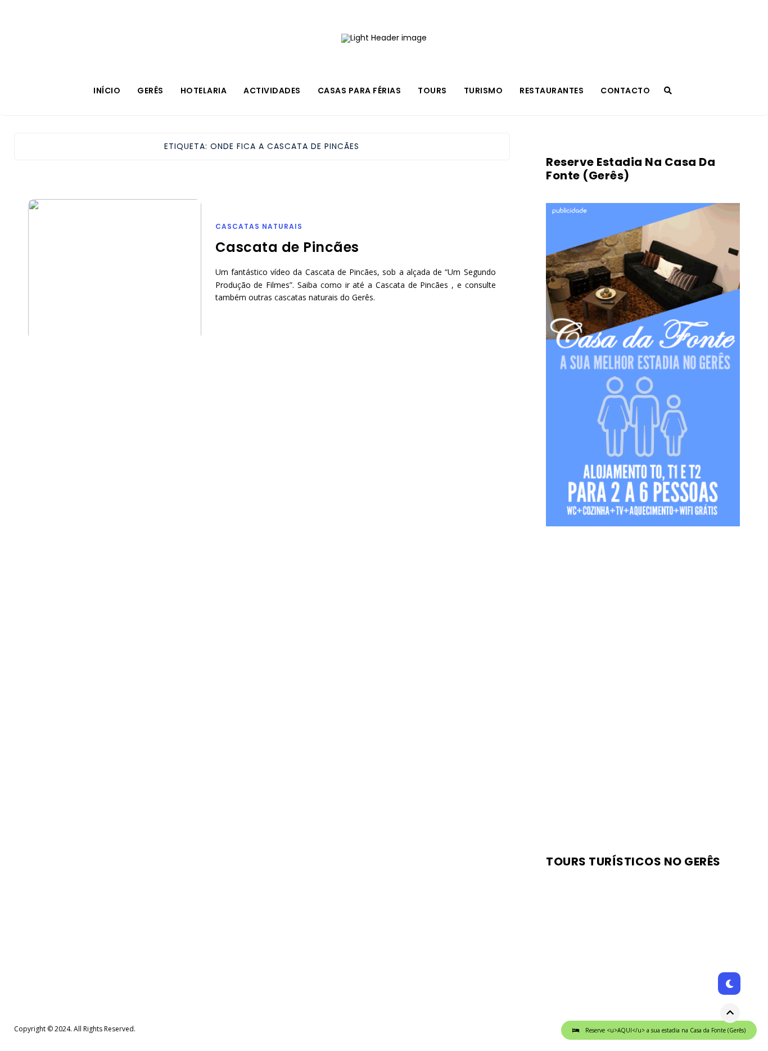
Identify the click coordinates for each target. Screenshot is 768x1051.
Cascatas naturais (258, 226)
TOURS (432, 90)
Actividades (272, 90)
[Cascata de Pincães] (114, 283)
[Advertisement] (643, 686)
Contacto (625, 90)
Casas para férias (359, 90)
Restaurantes (551, 90)
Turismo (483, 90)
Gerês (150, 90)
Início (106, 90)
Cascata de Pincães (287, 247)
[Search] (668, 90)
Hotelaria (203, 90)
